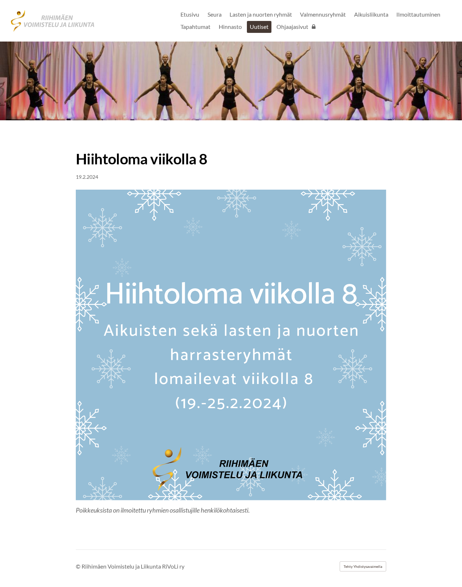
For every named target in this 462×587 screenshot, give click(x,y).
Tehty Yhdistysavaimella (363, 566)
